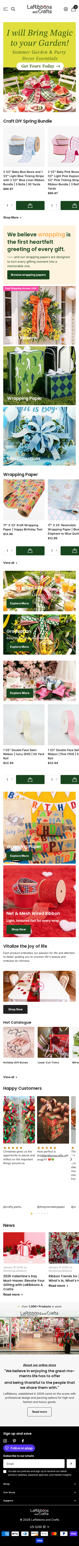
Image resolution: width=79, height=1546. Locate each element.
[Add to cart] (30, 205)
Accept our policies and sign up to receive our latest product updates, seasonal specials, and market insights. (40, 1473)
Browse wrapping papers (28, 274)
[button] (33, 108)
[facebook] (23, 1441)
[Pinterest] (14, 1441)
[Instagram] (5, 1441)
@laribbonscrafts (53, 1155)
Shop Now (19, 929)
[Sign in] (66, 9)
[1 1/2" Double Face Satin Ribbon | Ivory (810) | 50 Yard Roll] (24, 724)
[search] (13, 9)
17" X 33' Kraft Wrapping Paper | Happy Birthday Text (22, 527)
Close (39, 1484)
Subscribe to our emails (18, 1455)
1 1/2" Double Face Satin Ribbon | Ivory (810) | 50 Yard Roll (23, 754)
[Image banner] (39, 67)
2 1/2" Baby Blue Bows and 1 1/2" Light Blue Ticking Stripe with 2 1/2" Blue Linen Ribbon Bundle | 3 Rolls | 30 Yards (23, 178)
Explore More (19, 603)
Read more (39, 1411)
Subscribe (71, 1463)
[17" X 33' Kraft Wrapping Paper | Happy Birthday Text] (24, 499)
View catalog (5, 9)
